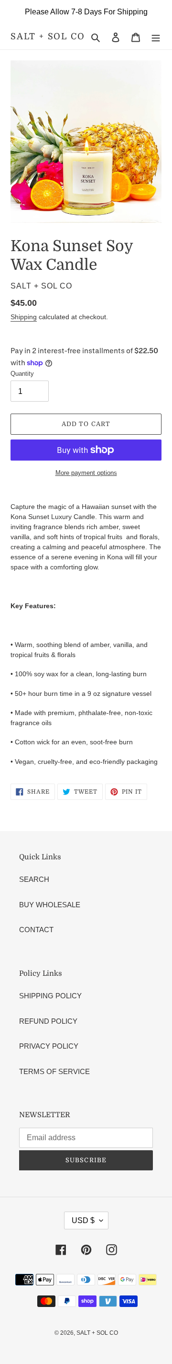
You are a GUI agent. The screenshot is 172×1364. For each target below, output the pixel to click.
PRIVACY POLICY (48, 1046)
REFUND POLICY (48, 1021)
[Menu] (156, 37)
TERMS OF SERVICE (54, 1071)
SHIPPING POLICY (50, 996)
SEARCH (34, 879)
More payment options (86, 472)
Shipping (24, 317)
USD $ (83, 1220)
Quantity (22, 373)
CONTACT (36, 929)
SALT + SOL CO (48, 36)
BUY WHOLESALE (49, 905)
